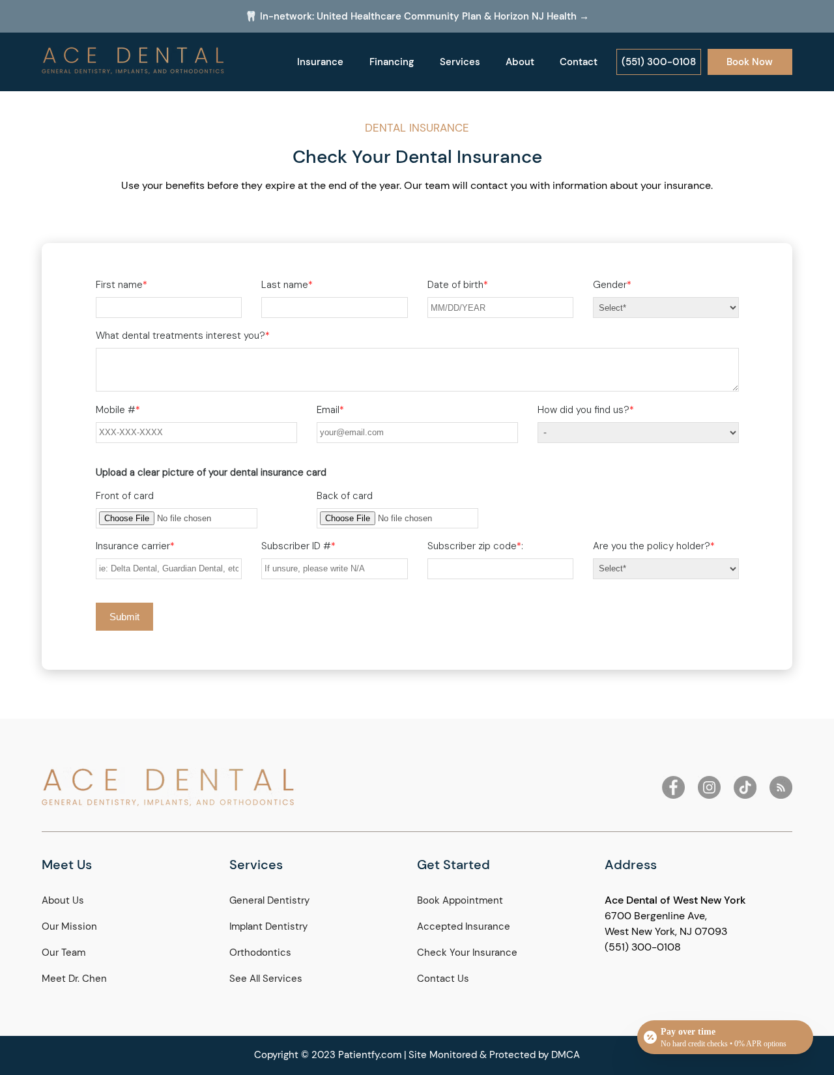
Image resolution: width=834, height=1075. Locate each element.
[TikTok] (745, 787)
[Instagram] (709, 787)
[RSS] (780, 787)
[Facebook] (673, 787)
